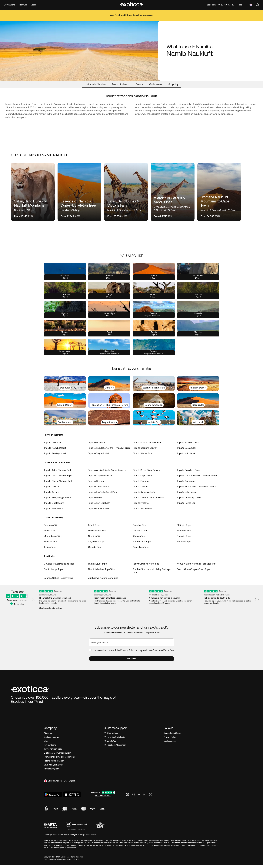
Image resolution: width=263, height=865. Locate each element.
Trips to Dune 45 (96, 442)
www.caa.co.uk (70, 848)
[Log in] (257, 5)
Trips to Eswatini (141, 481)
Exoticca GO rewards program (57, 753)
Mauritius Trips (140, 530)
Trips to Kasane (140, 486)
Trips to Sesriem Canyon (145, 448)
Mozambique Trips (53, 536)
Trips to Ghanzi (51, 486)
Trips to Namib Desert (55, 448)
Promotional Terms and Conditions (59, 757)
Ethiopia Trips (184, 525)
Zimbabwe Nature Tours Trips (103, 578)
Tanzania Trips (184, 541)
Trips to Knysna (51, 492)
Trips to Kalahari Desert (189, 442)
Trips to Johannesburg (99, 486)
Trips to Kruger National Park (102, 492)
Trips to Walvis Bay (142, 453)
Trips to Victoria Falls (98, 508)
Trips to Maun (95, 497)
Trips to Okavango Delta (189, 497)
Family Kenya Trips (53, 569)
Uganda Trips (94, 547)
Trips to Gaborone (186, 481)
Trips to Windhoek (186, 453)
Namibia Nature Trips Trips (101, 569)
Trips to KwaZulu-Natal (144, 492)
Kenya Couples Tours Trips (146, 563)
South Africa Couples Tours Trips (193, 569)
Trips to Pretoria (141, 503)
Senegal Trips (50, 541)
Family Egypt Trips (97, 563)
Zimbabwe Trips (141, 547)
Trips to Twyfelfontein (99, 453)
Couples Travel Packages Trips (59, 563)
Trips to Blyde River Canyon (146, 470)
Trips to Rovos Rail (186, 503)
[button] (131, 658)
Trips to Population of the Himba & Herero (109, 448)
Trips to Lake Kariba (187, 492)
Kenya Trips (49, 530)
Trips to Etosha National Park (147, 442)
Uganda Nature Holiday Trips (58, 578)
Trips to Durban (96, 481)
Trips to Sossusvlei (186, 448)
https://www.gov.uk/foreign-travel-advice (80, 834)
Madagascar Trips (97, 530)
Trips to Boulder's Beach (189, 470)
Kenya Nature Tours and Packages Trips (197, 563)
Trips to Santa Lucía (53, 508)
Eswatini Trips (139, 525)
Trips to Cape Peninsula (100, 475)
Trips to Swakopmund (55, 453)
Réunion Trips (139, 536)
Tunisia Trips (50, 547)
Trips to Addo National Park (57, 470)
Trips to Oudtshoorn (54, 503)
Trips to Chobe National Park (58, 481)
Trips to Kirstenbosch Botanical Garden (196, 486)
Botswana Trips (51, 525)
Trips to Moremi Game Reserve (148, 497)
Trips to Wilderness (142, 508)
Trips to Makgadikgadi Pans (57, 497)
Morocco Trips (184, 530)
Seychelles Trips (96, 541)
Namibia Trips (95, 536)
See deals (131, 17)
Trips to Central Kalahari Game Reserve (197, 475)
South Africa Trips (142, 541)
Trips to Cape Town (142, 475)
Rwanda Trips (184, 536)
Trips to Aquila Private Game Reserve (107, 470)
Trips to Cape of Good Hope (58, 475)
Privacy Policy (127, 650)
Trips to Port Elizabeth (99, 503)
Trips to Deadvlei (52, 442)
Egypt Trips (93, 525)
